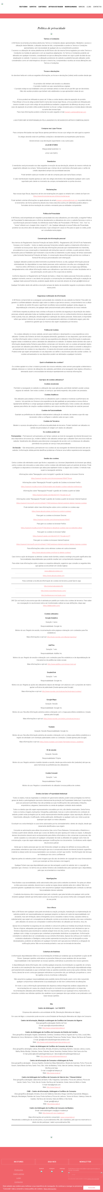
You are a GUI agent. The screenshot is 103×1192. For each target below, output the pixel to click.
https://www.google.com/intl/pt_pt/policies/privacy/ (61, 719)
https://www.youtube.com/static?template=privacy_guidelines (61, 742)
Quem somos (18, 1174)
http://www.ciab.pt (53, 1104)
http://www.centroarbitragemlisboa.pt (53, 1056)
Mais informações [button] (50, 1189)
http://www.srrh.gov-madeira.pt (53, 1113)
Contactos (18, 1182)
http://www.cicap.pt (53, 1073)
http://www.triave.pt (53, 1087)
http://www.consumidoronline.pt (53, 1028)
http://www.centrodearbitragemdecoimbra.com (53, 1042)
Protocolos (18, 1170)
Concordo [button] (91, 1187)
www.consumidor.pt (67, 1117)
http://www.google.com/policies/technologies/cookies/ (61, 691)
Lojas (18, 1178)
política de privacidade (93, 1179)
